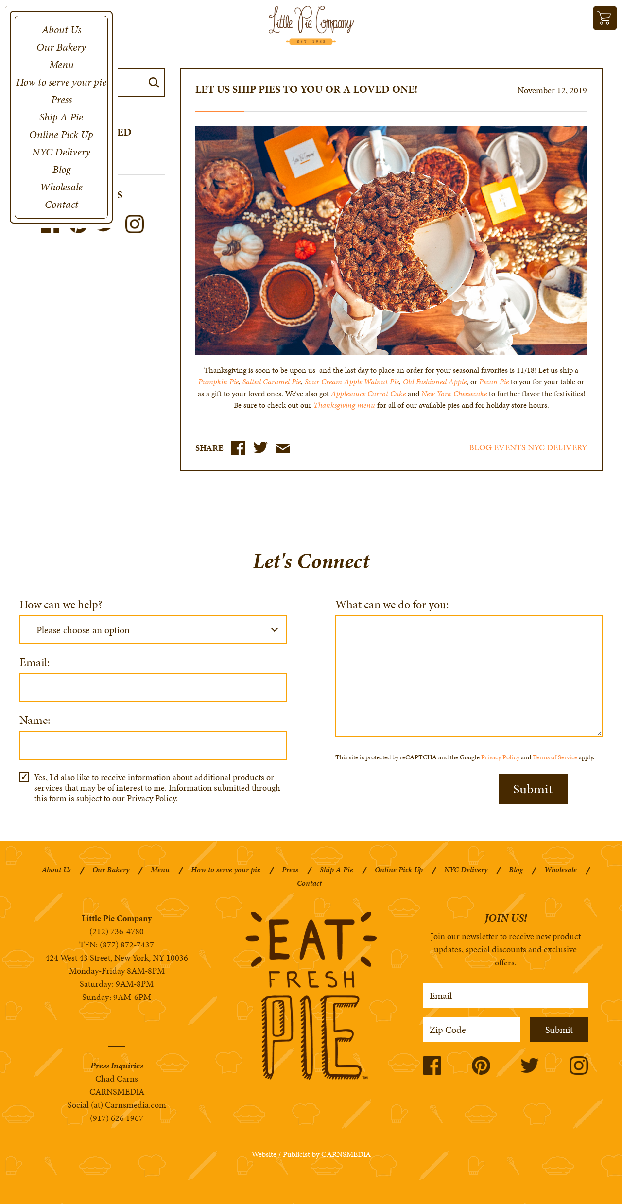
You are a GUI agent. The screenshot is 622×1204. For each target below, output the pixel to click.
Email (283, 448)
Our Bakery (61, 46)
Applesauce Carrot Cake (368, 393)
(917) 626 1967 (116, 1118)
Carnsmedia (346, 1154)
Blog (61, 169)
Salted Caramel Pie (271, 381)
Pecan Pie (494, 381)
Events (510, 447)
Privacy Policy (500, 757)
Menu (61, 64)
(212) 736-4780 (116, 931)
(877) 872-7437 (127, 944)
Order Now (605, 18)
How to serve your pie (61, 81)
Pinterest (481, 1065)
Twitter (260, 448)
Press (61, 99)
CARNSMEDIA (116, 1091)
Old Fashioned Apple (434, 381)
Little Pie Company (311, 25)
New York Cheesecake (454, 393)
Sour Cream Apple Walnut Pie (352, 381)
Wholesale (61, 186)
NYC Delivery (61, 151)
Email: (34, 663)
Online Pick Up (61, 134)
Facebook (238, 448)
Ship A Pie (61, 116)
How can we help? (61, 606)
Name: (34, 721)
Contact (61, 204)
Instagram (134, 224)
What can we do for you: (392, 606)
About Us (61, 29)
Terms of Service (555, 757)
